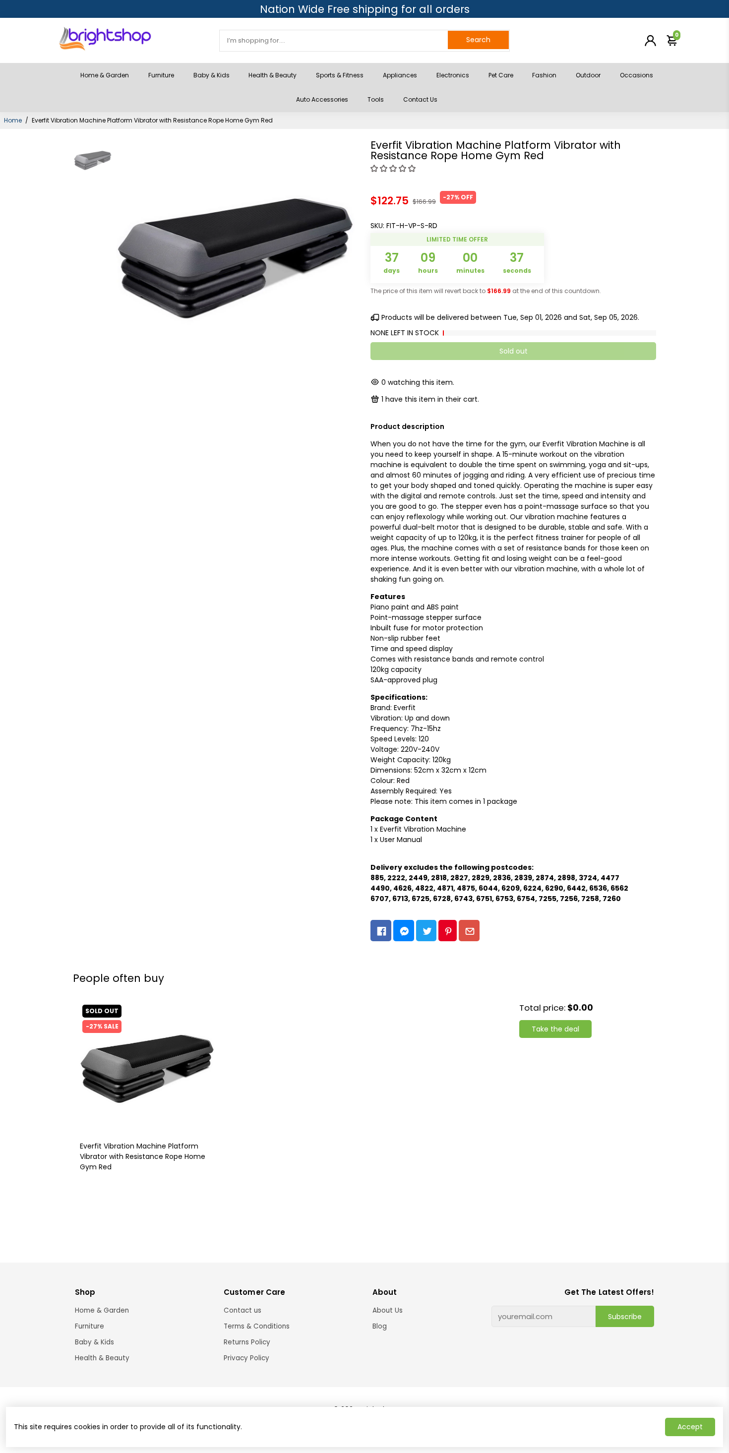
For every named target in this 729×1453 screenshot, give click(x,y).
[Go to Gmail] (469, 930)
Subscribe (625, 1317)
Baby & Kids (211, 75)
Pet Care (500, 75)
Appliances (400, 75)
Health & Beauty (272, 75)
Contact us (242, 1310)
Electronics (452, 75)
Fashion (544, 75)
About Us (387, 1310)
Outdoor (588, 75)
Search (478, 40)
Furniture (161, 75)
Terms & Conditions (257, 1326)
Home (13, 120)
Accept (690, 1427)
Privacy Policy (246, 1358)
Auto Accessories (322, 99)
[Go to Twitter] (426, 930)
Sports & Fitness (340, 75)
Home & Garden (104, 75)
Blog (379, 1326)
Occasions (636, 75)
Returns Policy (247, 1342)
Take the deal (555, 1029)
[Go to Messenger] (403, 930)
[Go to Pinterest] (447, 930)
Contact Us (420, 99)
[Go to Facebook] (380, 930)
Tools (375, 99)
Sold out (513, 351)
